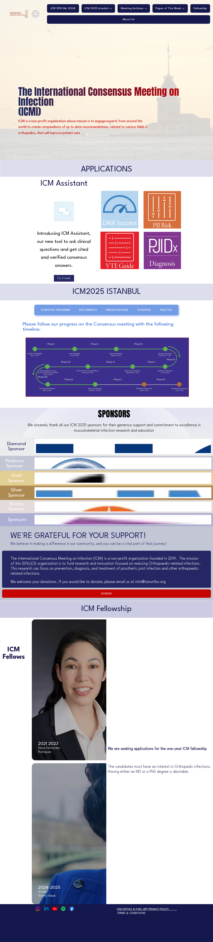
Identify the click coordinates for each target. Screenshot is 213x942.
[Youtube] (55, 909)
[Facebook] (72, 909)
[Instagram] (38, 909)
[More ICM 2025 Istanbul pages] (111, 8)
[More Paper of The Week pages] (183, 8)
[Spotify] (63, 909)
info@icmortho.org (150, 586)
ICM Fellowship (106, 609)
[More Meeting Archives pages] (146, 8)
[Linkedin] (46, 909)
